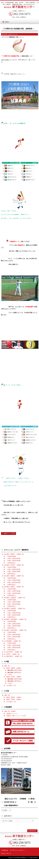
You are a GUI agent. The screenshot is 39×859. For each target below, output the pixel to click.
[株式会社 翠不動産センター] (19, 7)
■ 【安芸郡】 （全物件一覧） (13, 641)
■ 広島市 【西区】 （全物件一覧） (14, 576)
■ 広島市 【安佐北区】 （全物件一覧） (15, 630)
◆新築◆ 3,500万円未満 (15, 670)
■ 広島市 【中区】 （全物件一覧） (14, 565)
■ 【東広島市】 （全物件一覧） (13, 656)
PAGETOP (33, 831)
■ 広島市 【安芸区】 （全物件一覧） (15, 597)
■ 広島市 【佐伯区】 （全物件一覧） (15, 608)
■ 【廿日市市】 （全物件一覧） (13, 652)
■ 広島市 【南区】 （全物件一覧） (14, 554)
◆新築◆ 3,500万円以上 (15, 672)
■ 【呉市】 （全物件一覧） (12, 654)
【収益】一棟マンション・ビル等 (16, 715)
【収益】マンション (12, 713)
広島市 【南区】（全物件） (14, 668)
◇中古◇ (10, 674)
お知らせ (10, 34)
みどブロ (15, 34)
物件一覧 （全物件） (10, 711)
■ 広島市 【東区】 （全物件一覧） (14, 586)
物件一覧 (7, 666)
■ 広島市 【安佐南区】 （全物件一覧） (15, 619)
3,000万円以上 (11, 563)
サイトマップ (7, 853)
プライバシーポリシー (18, 850)
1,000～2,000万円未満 (13, 558)
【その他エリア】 (11, 685)
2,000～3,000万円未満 (13, 560)
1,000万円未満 (11, 556)
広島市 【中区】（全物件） (14, 677)
